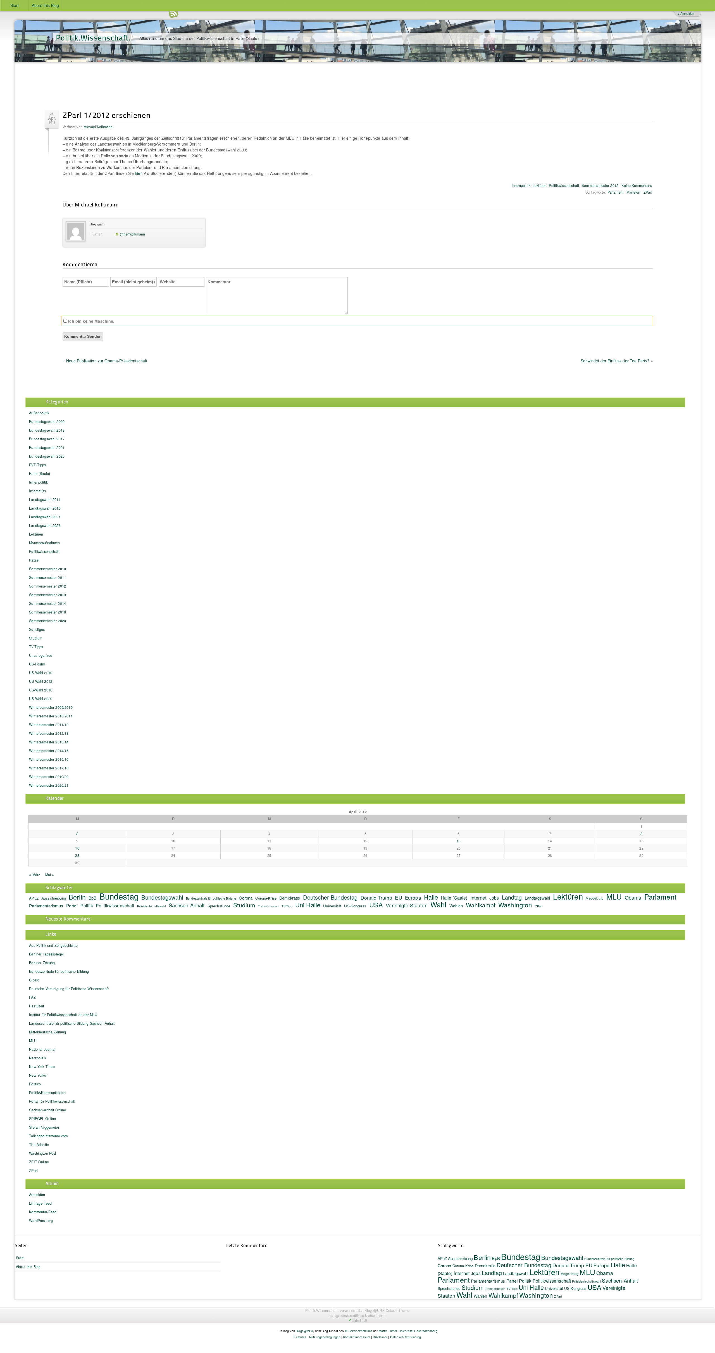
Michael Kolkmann (98, 126)
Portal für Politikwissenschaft (52, 1101)
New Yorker (38, 1075)
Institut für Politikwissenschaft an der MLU (63, 1014)
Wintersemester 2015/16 (48, 759)
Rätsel (34, 560)
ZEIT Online (39, 1161)
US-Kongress (355, 906)
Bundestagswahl (162, 897)
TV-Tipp (287, 906)
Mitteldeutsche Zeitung (47, 1032)
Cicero (34, 980)
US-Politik (37, 664)
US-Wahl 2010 (40, 672)
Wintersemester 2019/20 (48, 776)
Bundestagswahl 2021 (47, 447)
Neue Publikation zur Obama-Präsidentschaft (106, 360)
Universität (332, 906)
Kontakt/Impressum (356, 1337)
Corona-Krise (266, 898)
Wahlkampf (480, 905)
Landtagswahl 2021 (44, 516)
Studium (35, 638)
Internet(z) (37, 490)
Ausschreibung (53, 898)
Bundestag (119, 896)
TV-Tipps (36, 646)
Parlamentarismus (46, 905)
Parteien (633, 192)
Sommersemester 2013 (47, 594)
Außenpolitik (39, 412)
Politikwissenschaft (564, 185)
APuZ (34, 898)
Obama (633, 897)
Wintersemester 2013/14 (48, 742)
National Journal (42, 1049)
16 (77, 848)
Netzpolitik (37, 1057)
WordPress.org (41, 1220)
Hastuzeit (36, 1006)
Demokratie (289, 898)
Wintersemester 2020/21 (48, 785)
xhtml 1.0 (359, 1320)
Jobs (494, 898)
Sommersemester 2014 (47, 603)
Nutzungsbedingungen (324, 1337)
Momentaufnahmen (44, 542)
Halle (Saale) (39, 473)
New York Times (42, 1066)
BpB (92, 898)
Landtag (512, 897)
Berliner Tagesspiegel (46, 954)
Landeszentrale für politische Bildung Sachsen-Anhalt (72, 1023)
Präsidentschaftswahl (151, 906)
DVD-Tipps (37, 464)
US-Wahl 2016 (40, 690)
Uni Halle (307, 904)
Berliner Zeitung (42, 962)
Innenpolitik (521, 185)
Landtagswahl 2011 (44, 499)
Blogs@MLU (304, 1330)
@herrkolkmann (132, 234)
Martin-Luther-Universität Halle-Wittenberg (408, 1330)
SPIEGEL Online (42, 1118)
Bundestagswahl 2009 (47, 421)
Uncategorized (40, 655)
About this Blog (45, 5)
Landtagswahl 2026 (44, 525)
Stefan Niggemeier (44, 1127)
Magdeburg (595, 898)
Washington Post (42, 1153)
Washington (515, 904)
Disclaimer (380, 1337)
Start (14, 5)
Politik (86, 905)
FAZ (32, 997)
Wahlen (456, 906)
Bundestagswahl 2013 (47, 430)
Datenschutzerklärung (405, 1337)
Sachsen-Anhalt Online (47, 1109)
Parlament (615, 192)
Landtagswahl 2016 (44, 508)
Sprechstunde (219, 906)
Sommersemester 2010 (47, 568)
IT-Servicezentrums (359, 1330)
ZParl (648, 192)
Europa (413, 897)
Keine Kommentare (636, 185)
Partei (72, 905)
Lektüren (540, 185)
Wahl (438, 904)
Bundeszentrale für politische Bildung (211, 898)
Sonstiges (37, 629)
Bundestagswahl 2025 (47, 456)
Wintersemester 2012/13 (48, 733)
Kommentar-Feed (42, 1211)
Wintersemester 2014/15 (48, 750)
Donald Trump (376, 897)
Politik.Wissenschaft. (93, 37)
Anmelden (37, 1194)
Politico (35, 1083)
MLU (614, 896)
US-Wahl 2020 (40, 698)
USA (376, 904)
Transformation (268, 906)
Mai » (49, 874)
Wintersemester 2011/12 (48, 724)
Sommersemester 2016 (47, 612)
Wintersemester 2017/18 (48, 768)
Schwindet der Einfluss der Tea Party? (615, 360)
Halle (431, 897)
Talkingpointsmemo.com (48, 1135)
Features (300, 1337)
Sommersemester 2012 (599, 185)
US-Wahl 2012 (40, 681)
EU (398, 897)
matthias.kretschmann (367, 1315)
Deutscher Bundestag (330, 897)
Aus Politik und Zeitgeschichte (53, 945)
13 (459, 840)
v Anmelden (686, 13)
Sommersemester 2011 (47, 577)
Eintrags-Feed (40, 1203)
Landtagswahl (537, 898)
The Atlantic (39, 1144)
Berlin (77, 897)
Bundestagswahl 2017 (47, 438)
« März (34, 874)
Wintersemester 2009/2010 (50, 707)
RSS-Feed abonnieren (173, 14)
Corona (245, 898)
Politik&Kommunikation (47, 1092)
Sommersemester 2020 (47, 620)
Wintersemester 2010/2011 (50, 716)
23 (77, 855)
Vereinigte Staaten (407, 905)
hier (138, 173)
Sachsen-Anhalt (187, 905)
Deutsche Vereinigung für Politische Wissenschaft (69, 988)
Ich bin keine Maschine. (90, 321)
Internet (478, 897)
